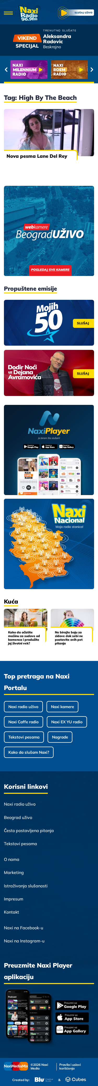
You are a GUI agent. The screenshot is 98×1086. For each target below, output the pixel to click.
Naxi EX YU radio (67, 721)
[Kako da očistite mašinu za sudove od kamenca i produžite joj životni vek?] (25, 620)
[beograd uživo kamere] (49, 231)
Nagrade (60, 737)
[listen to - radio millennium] (29, 69)
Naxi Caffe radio (23, 721)
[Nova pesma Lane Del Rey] (49, 132)
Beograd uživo (18, 817)
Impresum (13, 899)
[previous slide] (6, 69)
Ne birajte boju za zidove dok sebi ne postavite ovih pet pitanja (69, 637)
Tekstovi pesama (23, 737)
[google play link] (72, 1005)
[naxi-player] (49, 450)
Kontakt (11, 912)
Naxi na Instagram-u (24, 940)
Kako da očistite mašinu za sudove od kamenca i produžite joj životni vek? (24, 637)
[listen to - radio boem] (69, 69)
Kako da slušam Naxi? (28, 752)
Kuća (11, 601)
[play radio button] (76, 13)
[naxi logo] (29, 13)
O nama (11, 859)
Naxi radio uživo (23, 706)
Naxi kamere (62, 706)
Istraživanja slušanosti (26, 885)
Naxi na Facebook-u (23, 927)
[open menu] (8, 13)
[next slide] (91, 69)
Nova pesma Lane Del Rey (37, 156)
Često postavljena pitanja (29, 830)
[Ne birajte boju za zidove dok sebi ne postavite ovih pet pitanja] (72, 620)
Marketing (14, 872)
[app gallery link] (72, 1030)
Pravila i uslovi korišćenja (70, 1066)
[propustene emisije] (49, 323)
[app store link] (72, 1017)
